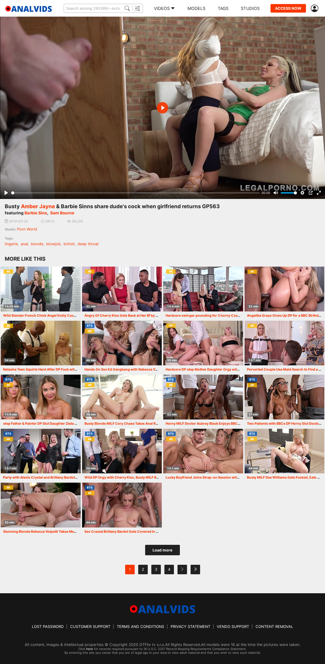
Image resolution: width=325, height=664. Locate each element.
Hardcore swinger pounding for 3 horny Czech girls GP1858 (214, 315)
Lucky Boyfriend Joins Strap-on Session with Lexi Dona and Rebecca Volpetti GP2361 (235, 477)
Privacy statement (190, 626)
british (69, 243)
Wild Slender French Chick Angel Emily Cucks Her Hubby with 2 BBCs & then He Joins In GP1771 (80, 315)
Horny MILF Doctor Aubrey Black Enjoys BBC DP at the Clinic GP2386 (221, 423)
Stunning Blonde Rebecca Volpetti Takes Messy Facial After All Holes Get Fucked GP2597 (75, 531)
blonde (37, 243)
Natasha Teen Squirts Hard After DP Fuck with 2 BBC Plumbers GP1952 (60, 369)
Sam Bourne (62, 213)
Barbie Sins (36, 213)
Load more (162, 550)
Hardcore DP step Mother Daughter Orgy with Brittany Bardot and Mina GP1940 (230, 369)
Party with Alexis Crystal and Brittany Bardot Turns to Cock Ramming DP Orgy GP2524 (73, 477)
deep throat (88, 243)
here (89, 649)
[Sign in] (315, 8)
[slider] (135, 193)
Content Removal (274, 626)
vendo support (233, 626)
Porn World (27, 229)
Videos (162, 8)
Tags (223, 8)
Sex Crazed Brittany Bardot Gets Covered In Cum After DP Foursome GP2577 (146, 531)
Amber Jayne (38, 206)
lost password (48, 626)
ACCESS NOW (288, 8)
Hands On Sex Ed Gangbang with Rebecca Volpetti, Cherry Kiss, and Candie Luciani (151, 369)
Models (196, 8)
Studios (250, 8)
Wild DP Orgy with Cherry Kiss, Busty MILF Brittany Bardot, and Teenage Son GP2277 (153, 477)
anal (24, 243)
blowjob (53, 243)
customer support (90, 626)
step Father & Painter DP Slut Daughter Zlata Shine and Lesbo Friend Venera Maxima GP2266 (77, 423)
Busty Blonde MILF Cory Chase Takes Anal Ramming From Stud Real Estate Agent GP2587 (156, 423)
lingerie (11, 243)
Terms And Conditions (140, 626)
